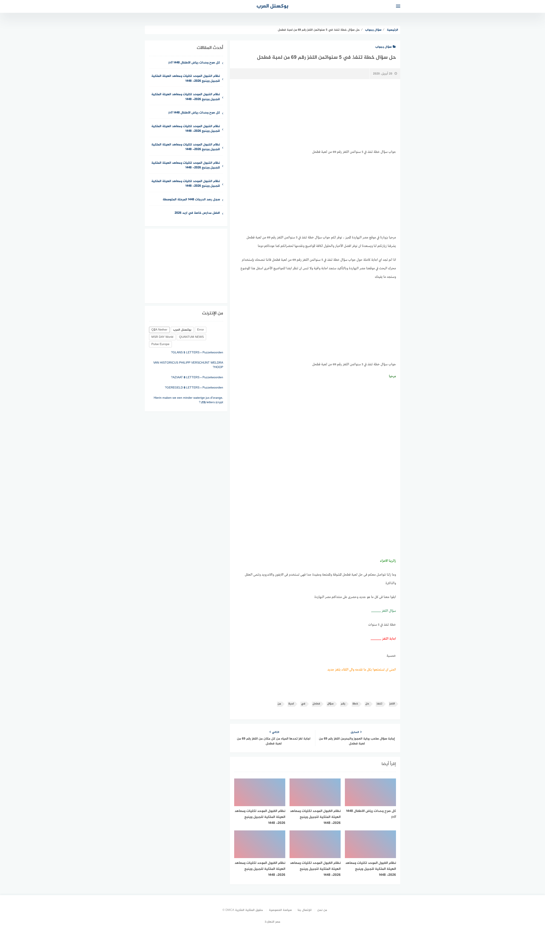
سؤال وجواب (383, 46)
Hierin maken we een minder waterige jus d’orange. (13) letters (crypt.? (188, 400)
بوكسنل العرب (272, 6)
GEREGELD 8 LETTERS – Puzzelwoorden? (194, 387)
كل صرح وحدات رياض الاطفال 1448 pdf (194, 62)
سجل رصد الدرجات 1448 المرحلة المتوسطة (191, 199)
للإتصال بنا (304, 910)
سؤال (330, 704)
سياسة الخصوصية (280, 910)
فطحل (316, 704)
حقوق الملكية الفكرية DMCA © (242, 910)
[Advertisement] (315, 114)
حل (367, 704)
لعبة (291, 704)
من (279, 704)
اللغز (392, 704)
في (303, 704)
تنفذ (379, 704)
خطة (355, 704)
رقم (343, 704)
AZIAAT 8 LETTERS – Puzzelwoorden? (197, 377)
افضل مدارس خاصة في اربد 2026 (197, 213)
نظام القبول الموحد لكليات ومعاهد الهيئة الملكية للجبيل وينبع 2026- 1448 (185, 79)
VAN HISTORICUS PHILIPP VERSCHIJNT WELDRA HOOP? (188, 365)
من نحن (322, 910)
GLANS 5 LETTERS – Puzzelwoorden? (197, 352)
